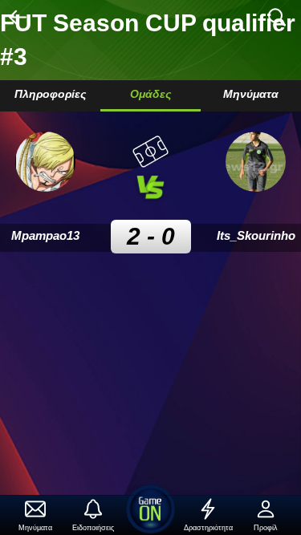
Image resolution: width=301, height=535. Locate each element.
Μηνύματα (251, 93)
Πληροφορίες (50, 93)
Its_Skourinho (256, 235)
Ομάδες (150, 93)
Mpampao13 (45, 235)
